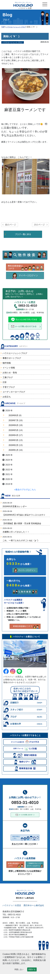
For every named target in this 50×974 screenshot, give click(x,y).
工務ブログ (8, 377)
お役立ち (7, 397)
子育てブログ (9, 387)
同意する (32, 969)
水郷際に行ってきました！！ (16, 532)
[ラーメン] (25, 176)
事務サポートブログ (12, 358)
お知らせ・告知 (10, 372)
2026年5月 (13, 430)
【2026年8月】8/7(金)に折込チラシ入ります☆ (24, 515)
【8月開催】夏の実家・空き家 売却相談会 (22, 523)
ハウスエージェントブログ (15, 353)
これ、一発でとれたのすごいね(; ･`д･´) (20, 540)
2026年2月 (13, 445)
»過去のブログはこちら (25, 489)
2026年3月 (13, 440)
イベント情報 (9, 368)
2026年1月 (13, 450)
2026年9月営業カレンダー (15, 506)
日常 (5, 382)
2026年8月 (13, 415)
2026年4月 (13, 435)
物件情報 (7, 363)
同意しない (18, 969)
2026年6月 (13, 425)
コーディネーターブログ (14, 392)
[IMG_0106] (25, 86)
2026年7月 (13, 420)
